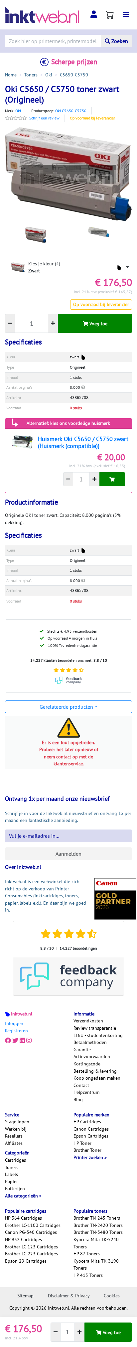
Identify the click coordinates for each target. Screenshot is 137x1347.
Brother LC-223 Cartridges (31, 1254)
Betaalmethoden (90, 1042)
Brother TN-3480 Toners (98, 1232)
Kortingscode (86, 1064)
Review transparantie (94, 1028)
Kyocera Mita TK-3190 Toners (96, 1264)
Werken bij (16, 1129)
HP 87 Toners (86, 1254)
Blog (78, 1099)
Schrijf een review (44, 117)
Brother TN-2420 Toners (98, 1225)
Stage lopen (17, 1122)
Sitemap (25, 1296)
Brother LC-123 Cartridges (31, 1247)
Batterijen (15, 1188)
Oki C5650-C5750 (70, 110)
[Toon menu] (126, 14)
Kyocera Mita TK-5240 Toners (96, 1243)
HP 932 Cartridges (23, 1239)
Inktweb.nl (21, 1014)
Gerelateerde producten (66, 706)
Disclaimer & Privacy (69, 1296)
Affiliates (14, 1143)
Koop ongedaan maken (96, 1078)
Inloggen (14, 1023)
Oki (18, 110)
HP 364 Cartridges (23, 1218)
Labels (11, 1174)
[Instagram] (29, 1041)
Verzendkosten (88, 1021)
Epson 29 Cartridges (26, 1261)
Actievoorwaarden (91, 1056)
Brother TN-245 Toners (96, 1218)
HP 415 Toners (88, 1275)
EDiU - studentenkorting (98, 1035)
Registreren (16, 1031)
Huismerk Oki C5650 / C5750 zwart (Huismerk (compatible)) (83, 442)
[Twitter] (15, 1041)
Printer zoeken (88, 1157)
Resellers (14, 1136)
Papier (11, 1182)
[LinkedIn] (22, 1041)
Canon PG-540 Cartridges (31, 1232)
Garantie (82, 1050)
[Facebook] (8, 1041)
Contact (81, 1085)
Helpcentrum (86, 1092)
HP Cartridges (87, 1122)
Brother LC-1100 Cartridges (33, 1225)
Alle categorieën (22, 1196)
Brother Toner (87, 1150)
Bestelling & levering (95, 1071)
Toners (11, 1167)
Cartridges (15, 1160)
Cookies (112, 1296)
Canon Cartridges (91, 1129)
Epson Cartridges (90, 1136)
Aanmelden (68, 853)
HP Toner (82, 1143)
